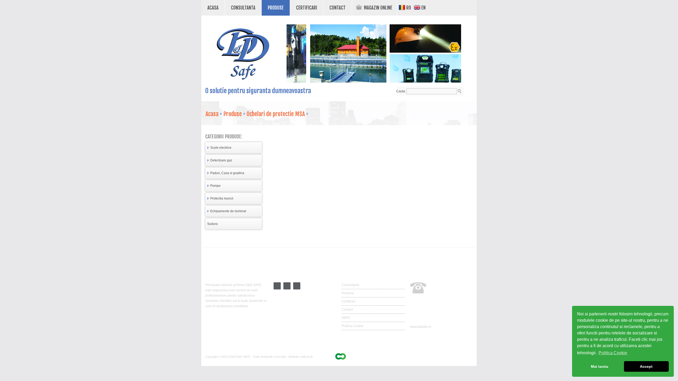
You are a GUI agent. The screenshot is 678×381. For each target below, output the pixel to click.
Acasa (212, 8)
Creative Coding (324, 356)
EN (423, 8)
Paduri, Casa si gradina (227, 173)
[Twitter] (277, 288)
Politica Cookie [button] (613, 353)
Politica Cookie (352, 326)
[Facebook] (296, 288)
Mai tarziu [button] (599, 366)
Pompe (215, 186)
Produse (273, 7)
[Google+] (287, 288)
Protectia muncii (221, 198)
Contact (334, 7)
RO (408, 8)
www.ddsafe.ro (420, 327)
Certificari (303, 7)
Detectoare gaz (221, 160)
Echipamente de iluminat (228, 211)
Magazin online (378, 8)
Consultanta (240, 7)
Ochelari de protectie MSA (276, 113)
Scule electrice (220, 147)
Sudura (212, 224)
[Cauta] (459, 91)
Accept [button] (646, 366)
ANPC (346, 318)
